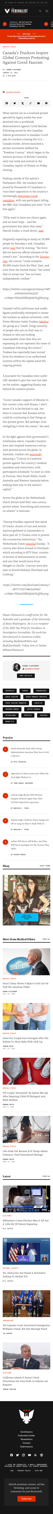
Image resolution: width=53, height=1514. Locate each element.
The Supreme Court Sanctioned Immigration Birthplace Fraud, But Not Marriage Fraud (26, 1327)
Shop (6, 866)
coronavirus (41, 691)
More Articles (26, 676)
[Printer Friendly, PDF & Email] (46, 103)
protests (28, 715)
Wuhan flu (9, 721)
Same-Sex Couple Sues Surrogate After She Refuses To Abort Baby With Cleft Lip (25, 1040)
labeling (44, 321)
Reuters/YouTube (13, 92)
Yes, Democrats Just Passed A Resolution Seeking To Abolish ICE (24, 1274)
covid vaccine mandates (15, 703)
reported (31, 543)
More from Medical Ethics (19, 939)
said (40, 230)
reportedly (36, 454)
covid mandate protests (36, 697)
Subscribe (27, 1498)
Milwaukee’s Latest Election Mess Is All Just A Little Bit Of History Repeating (26, 1222)
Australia (9, 691)
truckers (43, 715)
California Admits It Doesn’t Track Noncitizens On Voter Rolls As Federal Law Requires (25, 1381)
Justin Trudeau (33, 709)
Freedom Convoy (12, 709)
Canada (25, 691)
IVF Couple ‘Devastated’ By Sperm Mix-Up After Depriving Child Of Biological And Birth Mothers (25, 1096)
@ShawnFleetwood (32, 669)
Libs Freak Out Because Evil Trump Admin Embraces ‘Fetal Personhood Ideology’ (25, 1153)
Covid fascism (11, 697)
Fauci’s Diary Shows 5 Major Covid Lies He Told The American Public (25, 985)
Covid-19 (38, 703)
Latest (6, 1176)
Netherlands (10, 715)
